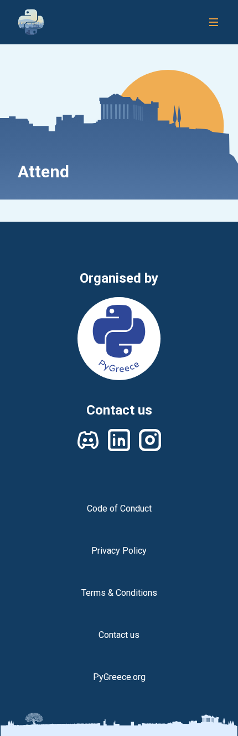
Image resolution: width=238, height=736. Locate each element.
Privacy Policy (119, 550)
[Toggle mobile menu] (213, 22)
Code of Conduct (119, 508)
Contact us (119, 635)
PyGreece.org (119, 677)
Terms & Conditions (119, 592)
